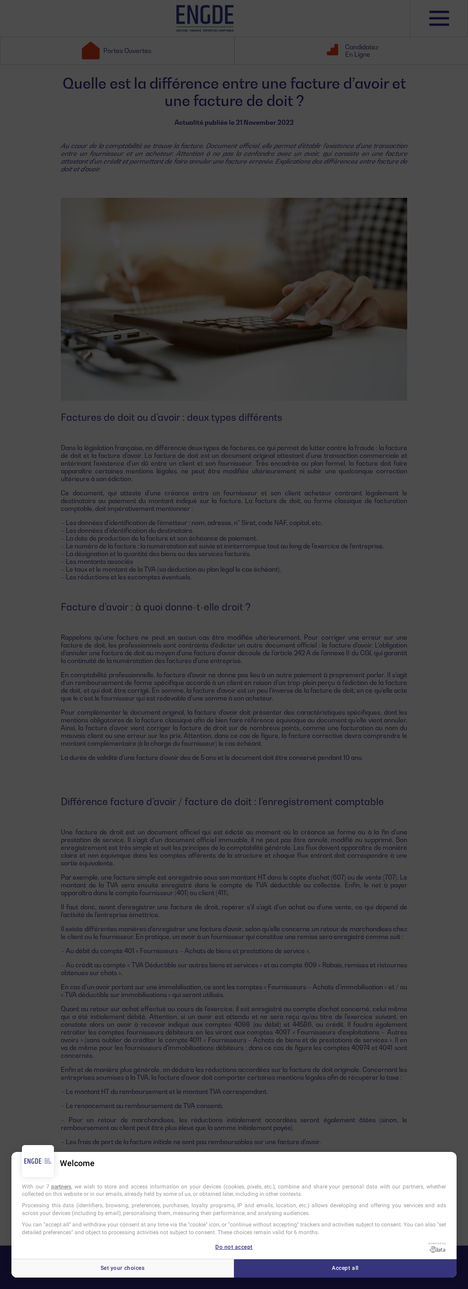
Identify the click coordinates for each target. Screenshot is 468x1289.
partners (61, 1186)
